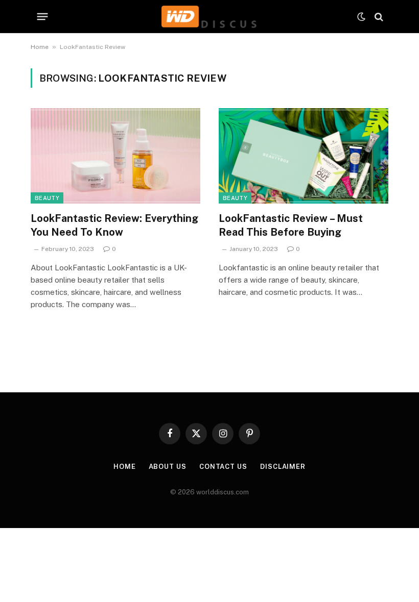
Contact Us (223, 466)
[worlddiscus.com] (209, 16)
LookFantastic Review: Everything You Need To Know (114, 225)
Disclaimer (283, 466)
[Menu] (42, 17)
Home (40, 47)
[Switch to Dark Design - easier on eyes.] (361, 16)
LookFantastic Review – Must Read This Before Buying (291, 225)
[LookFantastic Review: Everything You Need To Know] (115, 156)
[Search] (378, 16)
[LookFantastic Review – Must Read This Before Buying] (303, 156)
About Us (168, 466)
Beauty (47, 198)
